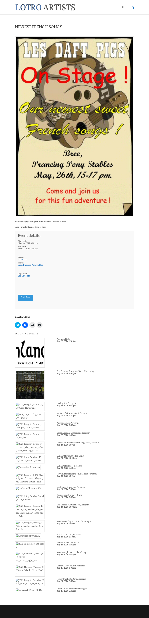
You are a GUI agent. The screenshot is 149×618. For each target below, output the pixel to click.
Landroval (22, 260)
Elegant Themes (67, 613)
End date (22, 247)
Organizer (22, 274)
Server (21, 257)
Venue (21, 263)
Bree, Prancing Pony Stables (30, 265)
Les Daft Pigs (24, 276)
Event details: (29, 236)
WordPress (100, 613)
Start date (22, 241)
